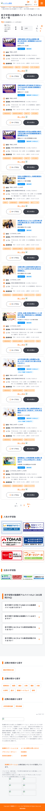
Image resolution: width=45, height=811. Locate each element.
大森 (38, 686)
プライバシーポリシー (9, 752)
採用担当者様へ (7, 756)
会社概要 (24, 756)
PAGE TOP (41, 714)
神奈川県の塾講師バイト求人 (21, 7)
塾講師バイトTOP (6, 7)
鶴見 (13, 686)
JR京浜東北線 (8, 706)
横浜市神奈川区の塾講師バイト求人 (12, 9)
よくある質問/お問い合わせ (30, 748)
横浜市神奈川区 (8, 670)
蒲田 (32, 686)
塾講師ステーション (11, 764)
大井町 (5, 690)
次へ (41, 27)
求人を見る (31, 76)
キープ (35, 4)
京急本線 (19, 706)
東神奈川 (6, 686)
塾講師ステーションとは (10, 748)
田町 (33, 690)
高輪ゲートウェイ (23, 690)
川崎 (26, 686)
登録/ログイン (28, 4)
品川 (12, 690)
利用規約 (24, 752)
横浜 (20, 686)
